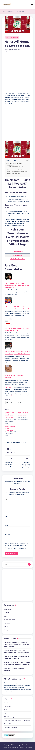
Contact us (7, 706)
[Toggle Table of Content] (26, 160)
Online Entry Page (17, 251)
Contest (6, 612)
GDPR (5, 713)
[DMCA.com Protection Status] (9, 735)
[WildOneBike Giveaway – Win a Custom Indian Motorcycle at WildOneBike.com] (8, 345)
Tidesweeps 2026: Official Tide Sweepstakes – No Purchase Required (17, 308)
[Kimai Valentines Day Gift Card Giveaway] (8, 368)
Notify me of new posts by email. (17, 548)
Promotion (7, 623)
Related (11, 175)
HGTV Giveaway (9, 717)
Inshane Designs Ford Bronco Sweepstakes (17, 720)
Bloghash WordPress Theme (22, 747)
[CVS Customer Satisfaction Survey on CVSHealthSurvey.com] (8, 321)
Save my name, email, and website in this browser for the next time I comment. (16, 544)
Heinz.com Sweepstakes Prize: (18, 168)
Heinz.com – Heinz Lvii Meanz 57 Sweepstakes (15, 164)
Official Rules (17, 255)
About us (6, 703)
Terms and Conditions (10, 727)
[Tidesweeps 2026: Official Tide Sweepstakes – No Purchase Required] (8, 300)
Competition (7, 609)
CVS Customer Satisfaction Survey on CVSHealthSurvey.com (17, 329)
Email (7, 525)
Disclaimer (7, 710)
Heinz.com (8, 387)
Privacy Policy (8, 724)
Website (7, 534)
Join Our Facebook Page (17, 259)
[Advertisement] (17, 73)
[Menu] (32, 4)
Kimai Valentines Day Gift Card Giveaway (14, 376)
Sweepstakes (8, 630)
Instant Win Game (12, 37)
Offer (9, 449)
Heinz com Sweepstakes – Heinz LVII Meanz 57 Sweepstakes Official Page (17, 170)
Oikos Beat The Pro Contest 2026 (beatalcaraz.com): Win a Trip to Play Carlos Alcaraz (17, 285)
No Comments (11, 51)
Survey (6, 626)
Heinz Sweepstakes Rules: (17, 166)
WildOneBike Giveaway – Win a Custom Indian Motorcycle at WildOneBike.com (17, 353)
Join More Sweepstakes (13, 173)
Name (7, 516)
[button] (11, 452)
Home (3, 11)
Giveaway (7, 616)
